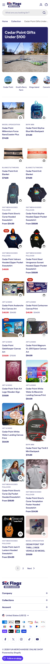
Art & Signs (7, 302)
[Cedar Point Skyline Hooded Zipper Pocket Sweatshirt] (37, 193)
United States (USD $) (16, 615)
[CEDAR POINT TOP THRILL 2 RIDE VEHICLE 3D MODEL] (37, 527)
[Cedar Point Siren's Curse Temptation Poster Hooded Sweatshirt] (37, 474)
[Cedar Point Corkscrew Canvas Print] (37, 288)
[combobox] (25, 12)
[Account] (41, 4)
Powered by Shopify (11, 652)
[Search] (44, 12)
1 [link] (17, 568)
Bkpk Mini (30, 125)
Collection (16, 21)
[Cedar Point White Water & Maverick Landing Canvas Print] (37, 371)
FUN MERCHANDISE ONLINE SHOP (26, 649)
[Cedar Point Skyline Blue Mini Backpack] (37, 110)
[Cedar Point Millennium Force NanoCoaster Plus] (13, 110)
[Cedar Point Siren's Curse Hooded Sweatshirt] (13, 193)
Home (5, 21)
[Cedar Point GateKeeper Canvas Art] (13, 328)
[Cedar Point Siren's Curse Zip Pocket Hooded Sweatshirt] (13, 470)
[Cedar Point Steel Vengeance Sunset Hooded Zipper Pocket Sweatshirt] (37, 239)
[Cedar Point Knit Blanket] (13, 153)
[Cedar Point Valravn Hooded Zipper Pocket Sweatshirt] (13, 239)
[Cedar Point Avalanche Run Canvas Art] (13, 288)
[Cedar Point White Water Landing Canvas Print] (13, 414)
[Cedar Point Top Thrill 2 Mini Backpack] (37, 422)
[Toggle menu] (3, 4)
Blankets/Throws (10, 168)
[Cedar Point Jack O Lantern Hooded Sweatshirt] (13, 527)
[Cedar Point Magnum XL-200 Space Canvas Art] (37, 328)
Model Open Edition (11, 125)
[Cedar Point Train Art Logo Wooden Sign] (13, 371)
